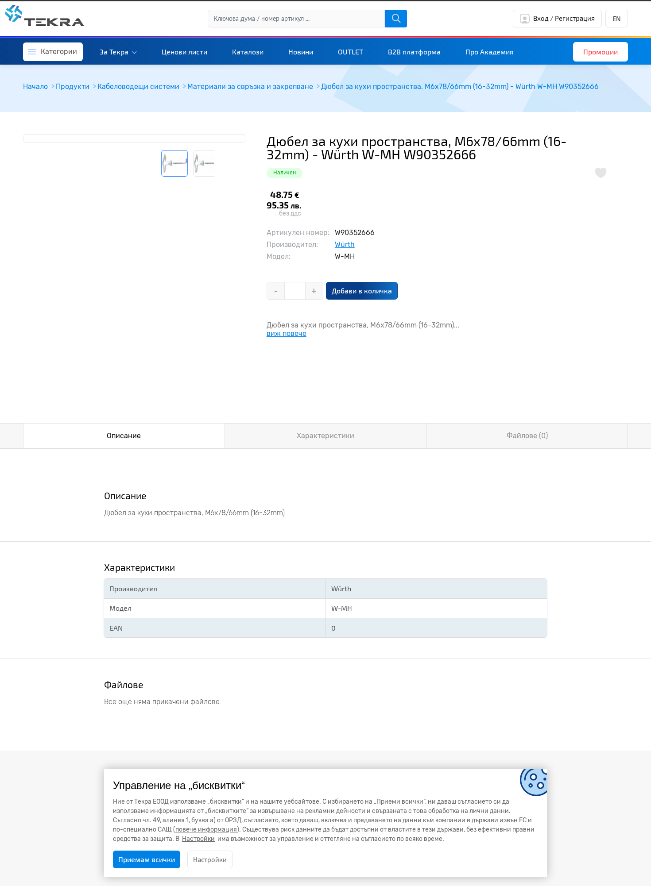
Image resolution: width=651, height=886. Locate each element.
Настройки (210, 859)
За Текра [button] (115, 51)
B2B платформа (414, 51)
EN (616, 19)
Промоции (600, 51)
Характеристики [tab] (325, 435)
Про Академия (489, 51)
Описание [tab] (124, 435)
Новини (300, 51)
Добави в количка (362, 290)
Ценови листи (184, 51)
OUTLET (350, 51)
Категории (59, 51)
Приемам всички (146, 859)
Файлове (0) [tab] (527, 435)
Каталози (248, 51)
